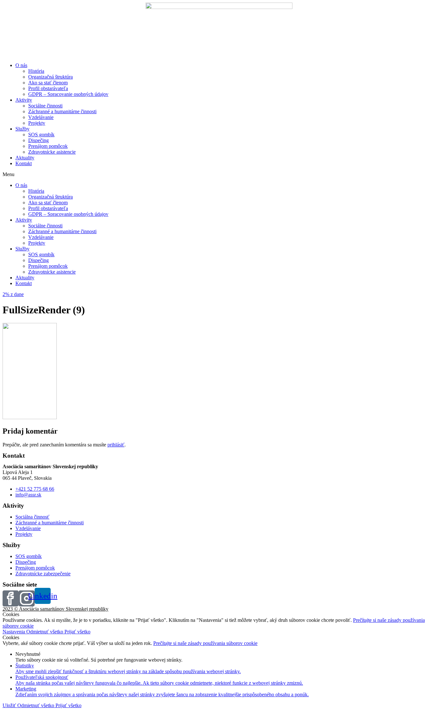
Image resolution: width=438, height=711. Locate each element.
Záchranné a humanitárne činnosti (62, 111)
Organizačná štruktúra (50, 77)
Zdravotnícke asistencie (52, 152)
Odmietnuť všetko (45, 631)
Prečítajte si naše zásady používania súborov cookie (205, 643)
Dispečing (38, 140)
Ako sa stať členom (48, 82)
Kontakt (23, 163)
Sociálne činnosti (45, 105)
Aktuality (24, 157)
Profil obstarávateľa (48, 88)
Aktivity (23, 100)
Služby (22, 128)
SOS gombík (41, 134)
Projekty (36, 123)
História (36, 71)
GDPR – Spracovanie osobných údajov (68, 94)
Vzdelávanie (41, 117)
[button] (219, 174)
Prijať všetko (77, 631)
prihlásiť (115, 444)
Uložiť (10, 705)
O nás (21, 65)
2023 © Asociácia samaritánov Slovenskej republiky (55, 609)
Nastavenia (14, 631)
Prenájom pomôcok (48, 146)
